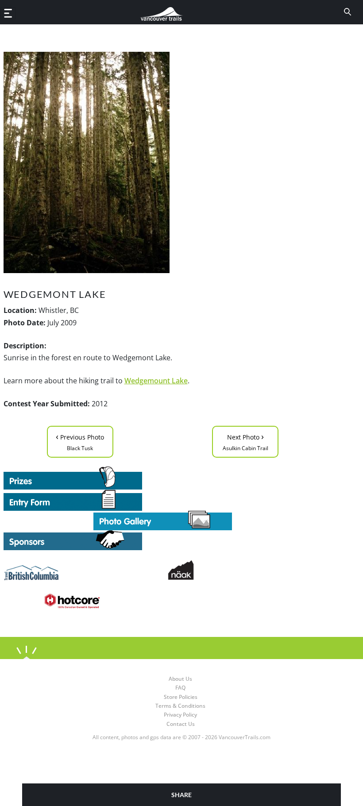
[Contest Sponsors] (163, 540)
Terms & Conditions (180, 706)
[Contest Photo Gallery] (162, 519)
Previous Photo (80, 441)
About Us (180, 679)
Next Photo (245, 441)
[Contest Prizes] (163, 478)
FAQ (180, 687)
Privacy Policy (180, 714)
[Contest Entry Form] (163, 500)
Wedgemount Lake (156, 381)
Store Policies (180, 697)
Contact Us (180, 724)
